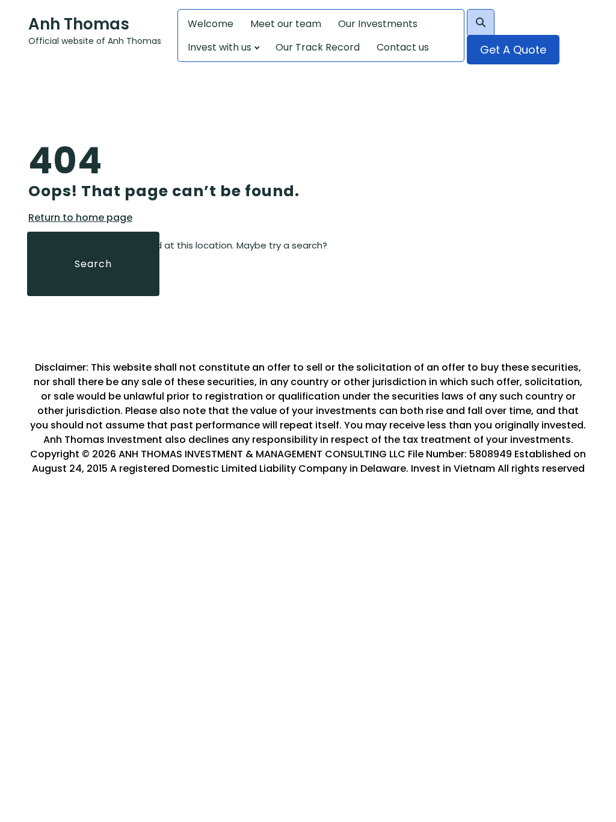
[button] (480, 23)
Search (93, 264)
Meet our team (285, 24)
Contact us (403, 47)
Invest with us (219, 47)
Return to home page (80, 218)
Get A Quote (513, 49)
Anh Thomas (78, 24)
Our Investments (377, 24)
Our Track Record (318, 47)
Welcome (210, 24)
